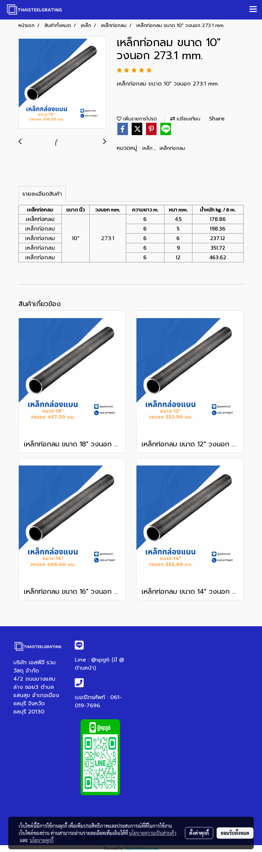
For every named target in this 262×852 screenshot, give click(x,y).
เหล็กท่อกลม (172, 148)
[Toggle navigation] (253, 9)
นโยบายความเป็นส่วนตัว (152, 833)
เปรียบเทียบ (187, 118)
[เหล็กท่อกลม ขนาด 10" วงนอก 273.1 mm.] (62, 83)
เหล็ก (148, 148)
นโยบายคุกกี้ (42, 840)
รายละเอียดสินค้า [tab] (42, 194)
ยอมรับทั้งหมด (235, 833)
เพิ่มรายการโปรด (139, 118)
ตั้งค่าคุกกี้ (199, 833)
